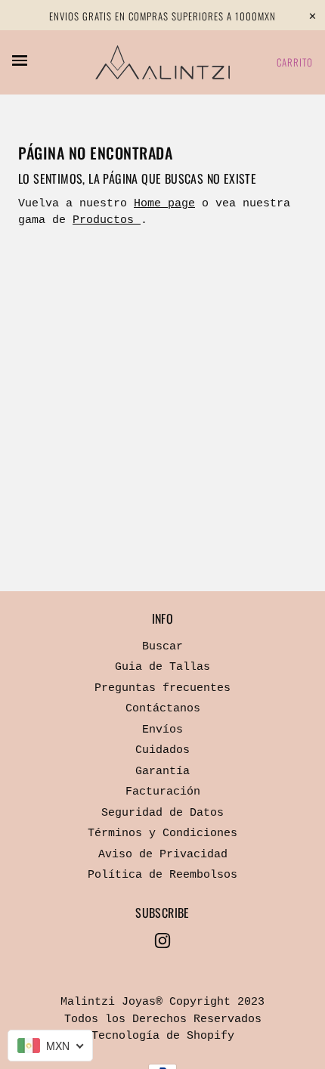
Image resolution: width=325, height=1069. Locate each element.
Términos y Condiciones (162, 833)
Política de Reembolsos (162, 875)
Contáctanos (162, 708)
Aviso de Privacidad (163, 854)
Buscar (162, 646)
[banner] (162, 62)
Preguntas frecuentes (162, 688)
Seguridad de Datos (162, 813)
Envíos (162, 730)
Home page (164, 203)
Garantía (162, 771)
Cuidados (162, 750)
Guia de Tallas (162, 667)
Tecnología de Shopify (162, 1036)
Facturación (162, 791)
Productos (107, 220)
